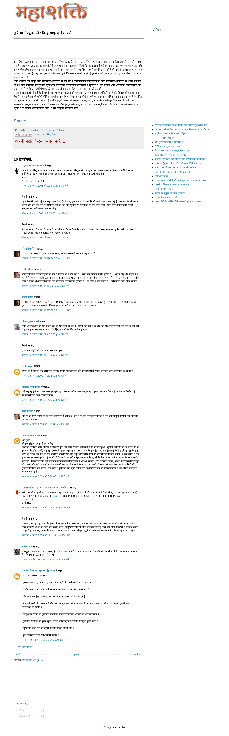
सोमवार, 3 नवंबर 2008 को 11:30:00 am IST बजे (45, 285)
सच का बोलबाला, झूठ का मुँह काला (38, 570)
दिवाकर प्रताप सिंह (31, 387)
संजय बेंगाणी (27, 248)
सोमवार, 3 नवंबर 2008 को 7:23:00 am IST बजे (45, 185)
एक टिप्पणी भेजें (25, 647)
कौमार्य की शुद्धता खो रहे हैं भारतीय (170, 193)
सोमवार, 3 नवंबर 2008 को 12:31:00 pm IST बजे (46, 310)
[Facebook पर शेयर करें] (27, 135)
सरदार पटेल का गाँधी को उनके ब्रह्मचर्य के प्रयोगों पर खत (180, 180)
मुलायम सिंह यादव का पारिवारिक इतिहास (172, 171)
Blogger (108, 727)
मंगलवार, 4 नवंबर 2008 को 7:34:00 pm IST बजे (45, 476)
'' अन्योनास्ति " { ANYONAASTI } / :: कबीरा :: (46, 487)
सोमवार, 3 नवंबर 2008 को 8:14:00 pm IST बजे (45, 375)
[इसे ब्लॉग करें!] (20, 135)
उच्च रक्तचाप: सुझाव (164, 188)
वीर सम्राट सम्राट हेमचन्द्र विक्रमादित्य (172, 150)
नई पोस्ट (19, 654)
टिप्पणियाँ (25, 716)
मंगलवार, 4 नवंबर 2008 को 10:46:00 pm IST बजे (46, 507)
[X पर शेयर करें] (23, 135)
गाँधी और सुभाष (161, 176)
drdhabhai (28, 269)
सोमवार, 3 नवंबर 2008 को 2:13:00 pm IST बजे (45, 334)
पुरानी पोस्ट (138, 654)
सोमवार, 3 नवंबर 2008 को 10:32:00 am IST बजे (46, 258)
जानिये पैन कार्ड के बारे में (166, 197)
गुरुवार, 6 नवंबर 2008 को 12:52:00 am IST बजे (45, 559)
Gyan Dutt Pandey (33, 165)
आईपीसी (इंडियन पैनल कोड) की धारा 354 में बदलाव (178, 163)
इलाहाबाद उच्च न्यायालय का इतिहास (170, 154)
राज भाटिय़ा (27, 411)
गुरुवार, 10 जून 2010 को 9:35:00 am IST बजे (44, 639)
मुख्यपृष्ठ (77, 654)
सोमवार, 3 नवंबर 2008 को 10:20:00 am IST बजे (46, 237)
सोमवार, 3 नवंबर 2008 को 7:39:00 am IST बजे (45, 213)
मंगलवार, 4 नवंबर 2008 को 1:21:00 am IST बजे (45, 424)
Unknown (27, 366)
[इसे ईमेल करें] (17, 135)
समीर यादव (27, 546)
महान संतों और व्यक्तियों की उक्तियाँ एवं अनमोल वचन (178, 201)
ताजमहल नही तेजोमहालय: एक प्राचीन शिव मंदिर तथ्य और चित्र (183, 129)
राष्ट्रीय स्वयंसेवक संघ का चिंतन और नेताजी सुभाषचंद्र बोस (181, 125)
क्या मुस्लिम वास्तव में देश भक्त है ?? (171, 142)
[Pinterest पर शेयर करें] (30, 135)
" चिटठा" (56, 495)
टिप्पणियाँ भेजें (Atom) (34, 660)
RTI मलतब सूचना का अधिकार (168, 146)
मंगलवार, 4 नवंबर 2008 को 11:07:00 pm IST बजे (46, 535)
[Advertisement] (79, 48)
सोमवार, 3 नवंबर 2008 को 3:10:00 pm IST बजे (45, 355)
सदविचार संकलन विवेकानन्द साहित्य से (172, 133)
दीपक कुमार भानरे (30, 321)
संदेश (23, 710)
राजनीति (46, 134)
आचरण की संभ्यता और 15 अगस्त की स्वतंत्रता (176, 167)
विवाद (54, 134)
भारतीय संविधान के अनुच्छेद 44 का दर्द (172, 184)
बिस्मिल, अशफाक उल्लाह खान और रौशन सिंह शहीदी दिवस (180, 159)
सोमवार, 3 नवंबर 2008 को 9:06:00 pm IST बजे (45, 399)
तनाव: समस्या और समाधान (166, 137)
